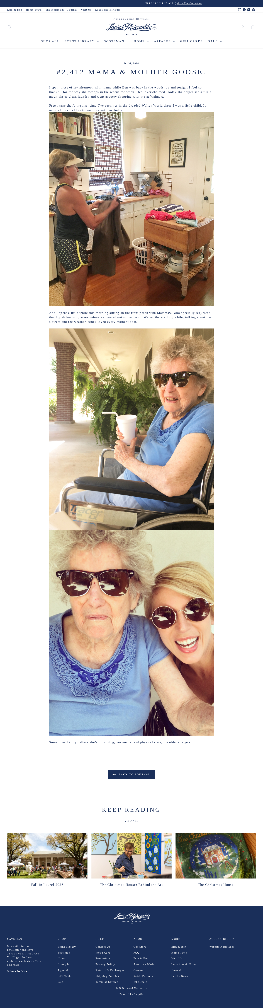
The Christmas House (216, 885)
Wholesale (140, 981)
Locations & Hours (108, 9)
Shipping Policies (107, 976)
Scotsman (115, 41)
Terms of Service (107, 981)
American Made (144, 964)
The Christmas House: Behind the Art (131, 885)
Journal (72, 9)
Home (140, 41)
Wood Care (103, 952)
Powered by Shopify (131, 994)
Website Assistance (222, 946)
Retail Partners (143, 976)
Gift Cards (191, 41)
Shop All (50, 41)
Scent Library (80, 41)
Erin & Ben (14, 9)
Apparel (163, 41)
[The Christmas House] (216, 855)
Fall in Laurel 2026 (47, 885)
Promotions (103, 958)
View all (131, 821)
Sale (213, 41)
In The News (179, 976)
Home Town (34, 9)
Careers (138, 970)
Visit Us (86, 9)
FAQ (136, 952)
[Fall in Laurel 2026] (47, 855)
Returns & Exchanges (110, 970)
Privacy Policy (105, 964)
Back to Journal (134, 774)
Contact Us (103, 946)
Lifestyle (63, 964)
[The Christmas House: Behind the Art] (131, 855)
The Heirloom (54, 9)
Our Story (140, 946)
